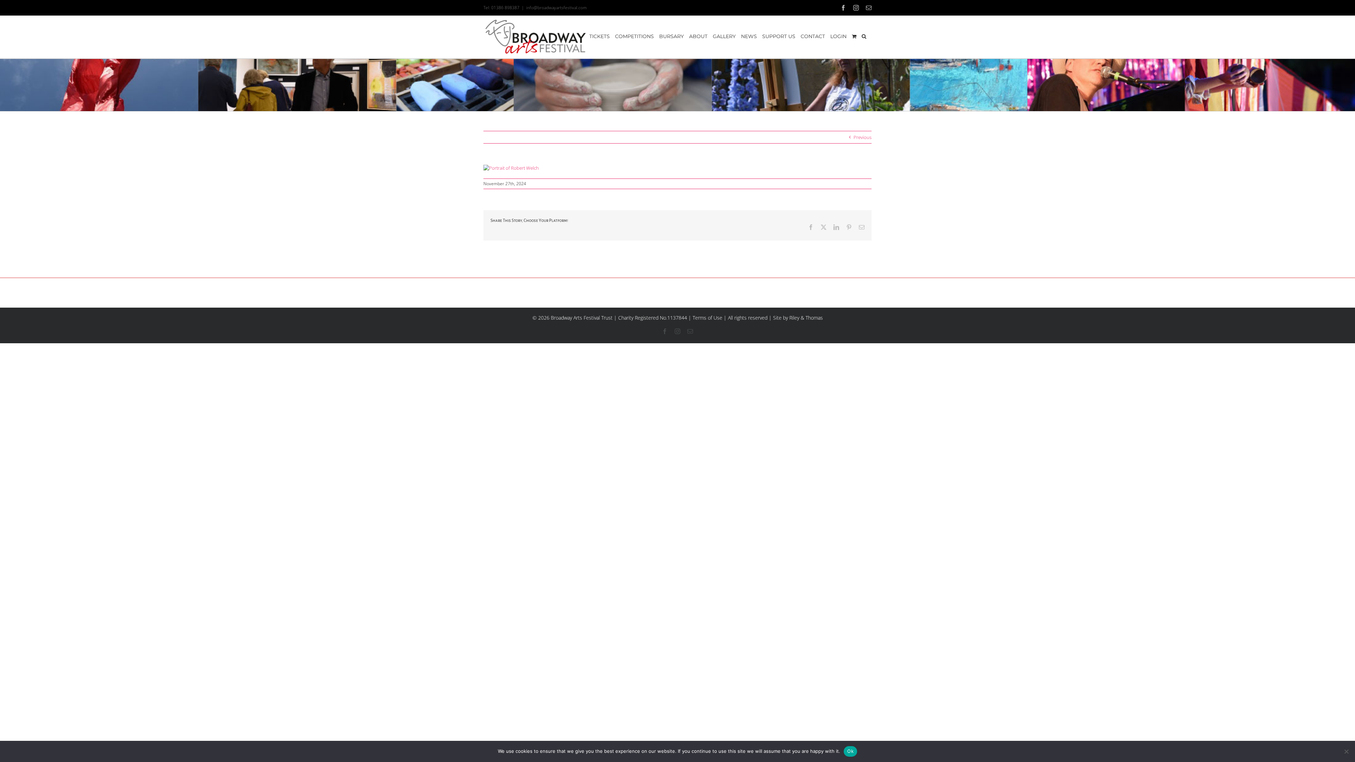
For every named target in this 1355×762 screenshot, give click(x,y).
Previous (863, 137)
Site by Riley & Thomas (798, 317)
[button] (864, 36)
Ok (850, 751)
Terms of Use (707, 317)
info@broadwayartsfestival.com (556, 8)
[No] (1346, 751)
